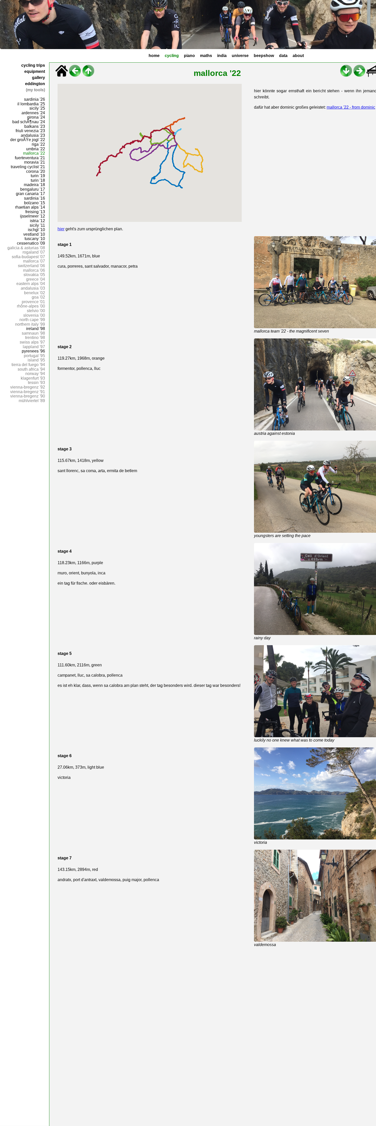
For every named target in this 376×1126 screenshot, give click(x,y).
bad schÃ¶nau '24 (28, 122)
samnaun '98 (33, 333)
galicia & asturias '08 (26, 248)
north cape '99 (32, 319)
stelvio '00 (36, 311)
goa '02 (38, 297)
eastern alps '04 (30, 283)
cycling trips (33, 65)
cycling (172, 55)
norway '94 (35, 373)
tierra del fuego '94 (28, 364)
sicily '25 (37, 108)
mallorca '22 (34, 153)
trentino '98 (35, 337)
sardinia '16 (34, 198)
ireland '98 (35, 328)
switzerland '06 (31, 266)
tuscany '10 (35, 238)
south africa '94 (31, 369)
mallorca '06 (34, 270)
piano (189, 55)
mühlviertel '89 (32, 401)
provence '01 (33, 302)
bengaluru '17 (32, 189)
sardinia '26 (34, 99)
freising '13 (35, 212)
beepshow (264, 55)
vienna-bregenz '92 (27, 387)
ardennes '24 (33, 113)
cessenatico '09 (31, 243)
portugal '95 (34, 356)
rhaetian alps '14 (30, 207)
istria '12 (37, 221)
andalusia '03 (33, 288)
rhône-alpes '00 (31, 306)
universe (240, 55)
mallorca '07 (34, 261)
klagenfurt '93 (33, 378)
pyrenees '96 (33, 351)
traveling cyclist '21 (28, 167)
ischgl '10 (36, 230)
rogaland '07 (34, 252)
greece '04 (35, 279)
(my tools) (35, 90)
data (283, 55)
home (154, 55)
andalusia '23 (33, 135)
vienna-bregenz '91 (27, 392)
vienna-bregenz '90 (27, 396)
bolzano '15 (34, 203)
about (298, 55)
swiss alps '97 (32, 342)
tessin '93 (36, 382)
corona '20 (35, 171)
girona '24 (36, 117)
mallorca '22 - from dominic (351, 107)
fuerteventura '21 (30, 158)
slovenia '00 (34, 315)
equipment (34, 71)
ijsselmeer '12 (32, 216)
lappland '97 (34, 347)
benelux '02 (34, 293)
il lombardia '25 (31, 104)
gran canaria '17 (30, 193)
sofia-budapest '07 (28, 257)
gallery (38, 77)
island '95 (36, 360)
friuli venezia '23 (30, 131)
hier (61, 229)
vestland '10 (34, 234)
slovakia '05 (34, 274)
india (222, 55)
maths (206, 55)
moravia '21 (34, 162)
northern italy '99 (30, 324)
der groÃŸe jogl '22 (27, 140)
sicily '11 (37, 225)
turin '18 (38, 180)
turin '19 (38, 176)
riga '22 (38, 144)
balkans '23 (34, 126)
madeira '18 (34, 185)
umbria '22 (35, 149)
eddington (35, 84)
